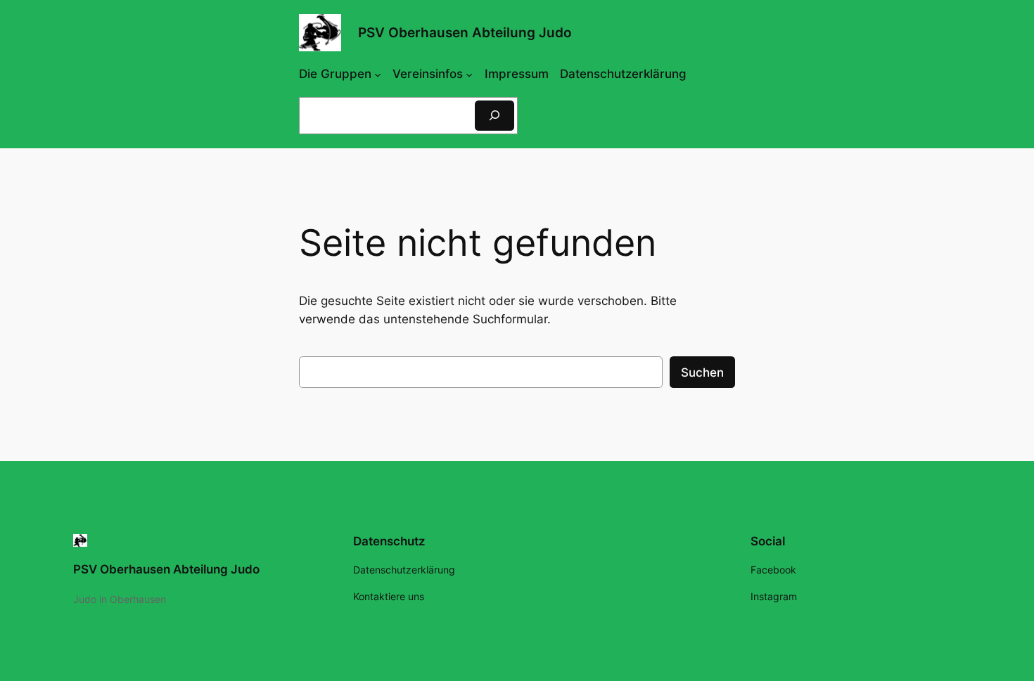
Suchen (702, 372)
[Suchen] (494, 115)
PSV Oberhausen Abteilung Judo (465, 32)
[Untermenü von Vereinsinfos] (469, 73)
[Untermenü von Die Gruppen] (377, 73)
